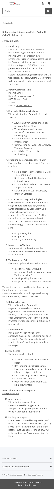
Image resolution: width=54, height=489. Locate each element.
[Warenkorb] (49, 3)
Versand (39, 475)
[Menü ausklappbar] (3, 2)
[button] (42, 3)
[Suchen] (48, 11)
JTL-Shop (32, 485)
